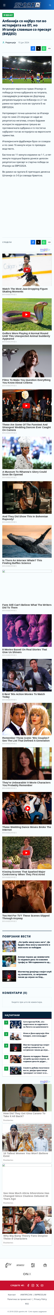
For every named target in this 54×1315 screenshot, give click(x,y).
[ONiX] (27, 1274)
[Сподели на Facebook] (33, 48)
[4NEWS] (33, 1265)
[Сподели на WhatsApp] (44, 48)
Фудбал (8, 15)
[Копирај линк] (49, 48)
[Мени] (4, 5)
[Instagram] (32, 1285)
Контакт (12, 1294)
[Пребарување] (50, 5)
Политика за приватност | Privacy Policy (27, 1299)
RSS (27, 1303)
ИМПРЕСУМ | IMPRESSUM (33, 1294)
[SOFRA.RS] (45, 1265)
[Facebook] (28, 1285)
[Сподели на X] (38, 48)
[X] (37, 1285)
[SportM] (20, 1265)
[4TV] (8, 1265)
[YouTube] (42, 1285)
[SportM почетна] (27, 5)
